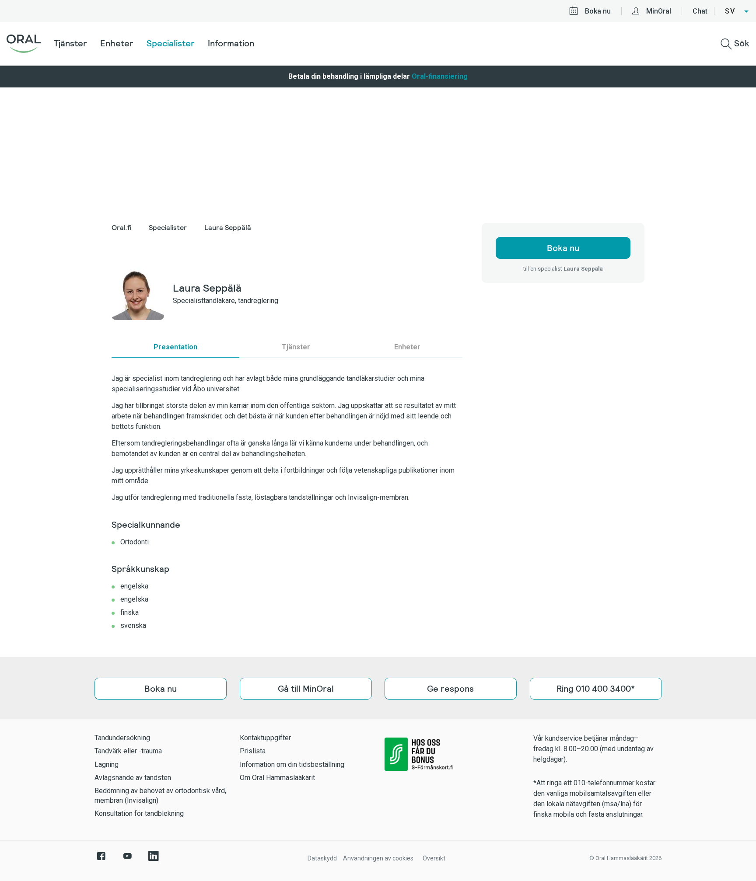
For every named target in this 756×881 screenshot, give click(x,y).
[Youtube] (127, 860)
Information (231, 43)
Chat (700, 11)
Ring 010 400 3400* (595, 688)
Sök (740, 43)
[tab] (175, 347)
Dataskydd (322, 858)
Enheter (116, 43)
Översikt (434, 858)
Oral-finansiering (440, 76)
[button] (737, 11)
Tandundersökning (122, 738)
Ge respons (450, 688)
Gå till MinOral (305, 688)
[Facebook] (101, 860)
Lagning (106, 764)
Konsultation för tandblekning (139, 813)
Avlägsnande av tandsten (132, 777)
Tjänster (70, 43)
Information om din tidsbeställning (292, 764)
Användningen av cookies (378, 858)
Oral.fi (121, 227)
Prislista (253, 751)
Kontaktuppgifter (265, 738)
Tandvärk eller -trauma (128, 751)
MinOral (658, 11)
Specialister (171, 43)
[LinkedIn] (153, 860)
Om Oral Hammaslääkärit (277, 777)
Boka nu (598, 11)
